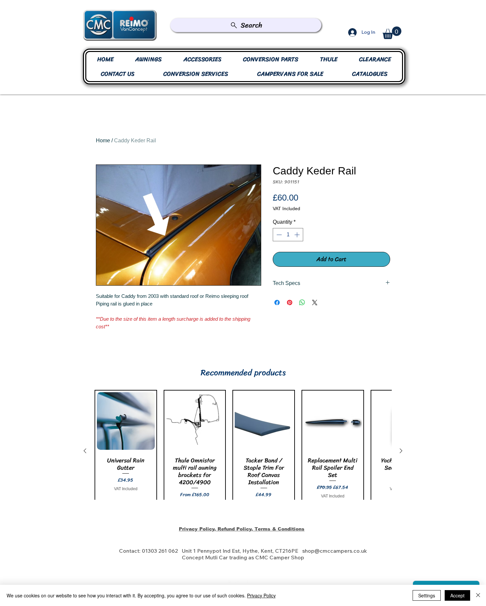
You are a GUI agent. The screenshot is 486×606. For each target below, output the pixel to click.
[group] (243, 451)
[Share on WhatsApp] (302, 302)
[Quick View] (125, 421)
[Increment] (297, 234)
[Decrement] (278, 234)
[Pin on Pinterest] (290, 302)
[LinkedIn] (232, 584)
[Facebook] (241, 584)
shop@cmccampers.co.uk (334, 550)
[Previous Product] (85, 451)
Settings (426, 595)
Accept (457, 595)
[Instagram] (251, 584)
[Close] (478, 595)
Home (103, 140)
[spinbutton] (288, 234)
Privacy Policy (261, 595)
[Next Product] (401, 451)
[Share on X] (315, 302)
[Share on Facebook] (277, 302)
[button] (392, 32)
